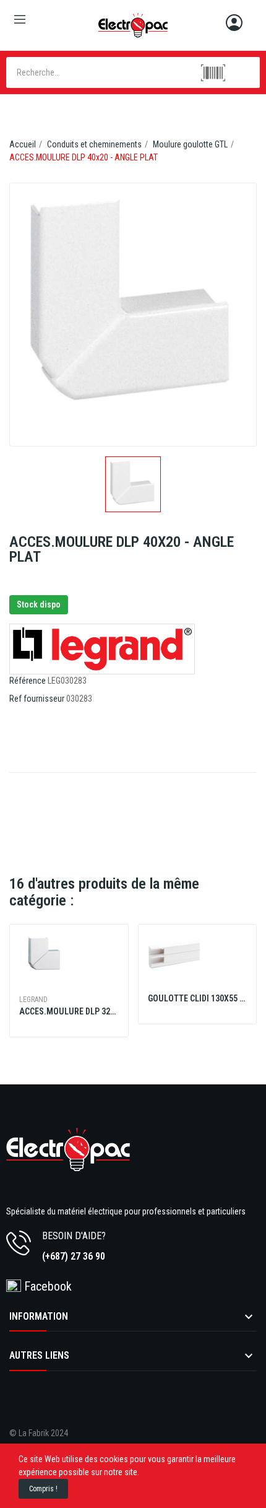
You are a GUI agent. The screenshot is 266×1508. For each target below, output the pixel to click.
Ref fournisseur (36, 699)
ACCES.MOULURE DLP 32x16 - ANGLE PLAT (69, 1011)
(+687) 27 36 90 (73, 1256)
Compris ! (43, 1488)
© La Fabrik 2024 (38, 1433)
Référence (27, 681)
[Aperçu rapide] (68, 966)
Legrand (33, 999)
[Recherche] (244, 72)
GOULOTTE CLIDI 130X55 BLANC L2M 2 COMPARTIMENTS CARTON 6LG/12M (197, 998)
